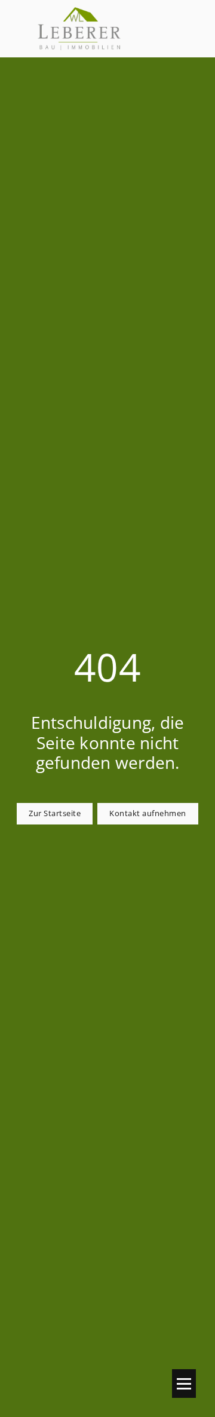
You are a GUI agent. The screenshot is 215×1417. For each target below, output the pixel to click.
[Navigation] (184, 1383)
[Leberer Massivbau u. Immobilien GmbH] (79, 28)
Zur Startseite (55, 813)
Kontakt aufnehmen (147, 813)
